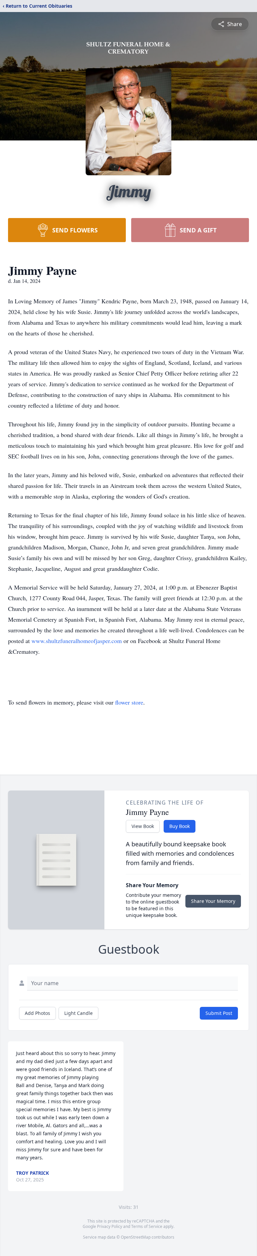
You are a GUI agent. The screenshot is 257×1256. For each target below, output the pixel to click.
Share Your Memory (213, 901)
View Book (143, 826)
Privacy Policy (109, 1226)
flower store (129, 702)
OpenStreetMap (136, 1237)
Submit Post (218, 1013)
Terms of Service (146, 1226)
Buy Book (179, 826)
